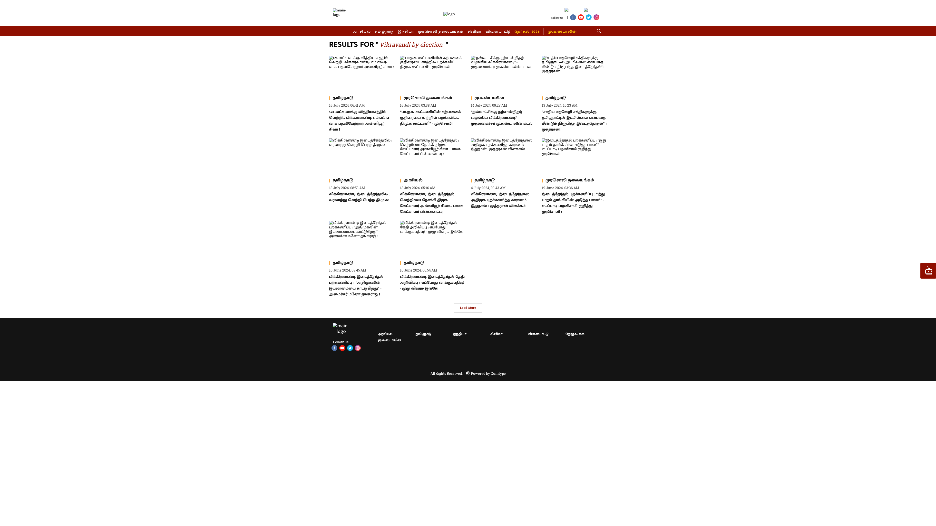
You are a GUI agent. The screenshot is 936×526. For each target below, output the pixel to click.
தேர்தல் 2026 (527, 31)
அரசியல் (362, 31)
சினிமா (475, 31)
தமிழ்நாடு (384, 31)
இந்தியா (406, 31)
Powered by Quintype (488, 374)
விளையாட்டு (498, 31)
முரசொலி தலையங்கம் (441, 31)
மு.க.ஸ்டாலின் (562, 31)
